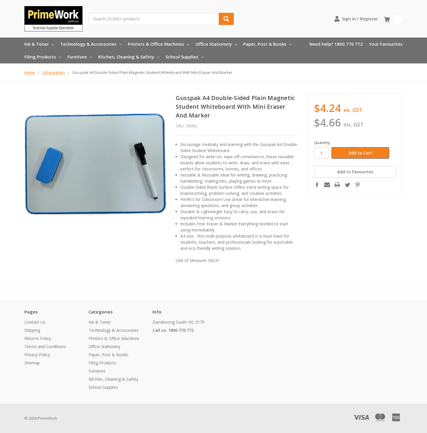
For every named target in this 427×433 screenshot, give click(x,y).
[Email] (327, 185)
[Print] (337, 185)
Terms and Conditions (45, 346)
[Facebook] (317, 185)
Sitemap (32, 363)
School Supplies (182, 57)
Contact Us (34, 322)
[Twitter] (347, 185)
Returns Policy (37, 338)
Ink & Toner (36, 44)
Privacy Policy (37, 354)
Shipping (32, 330)
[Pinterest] (357, 185)
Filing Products (40, 57)
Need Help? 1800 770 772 (336, 44)
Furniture (77, 57)
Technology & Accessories (88, 44)
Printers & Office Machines (156, 44)
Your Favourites (386, 44)
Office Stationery (213, 44)
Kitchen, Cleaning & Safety (126, 57)
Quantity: (322, 142)
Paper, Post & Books (264, 44)
